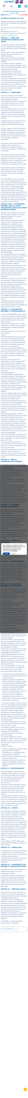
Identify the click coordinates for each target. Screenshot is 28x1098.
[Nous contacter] (25, 1089)
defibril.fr (3, 35)
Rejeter (13, 553)
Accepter (6, 553)
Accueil (12, 13)
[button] (11, 6)
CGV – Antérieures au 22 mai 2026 (10, 929)
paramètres (14, 550)
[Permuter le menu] (25, 6)
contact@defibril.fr (12, 35)
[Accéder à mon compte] (19, 6)
